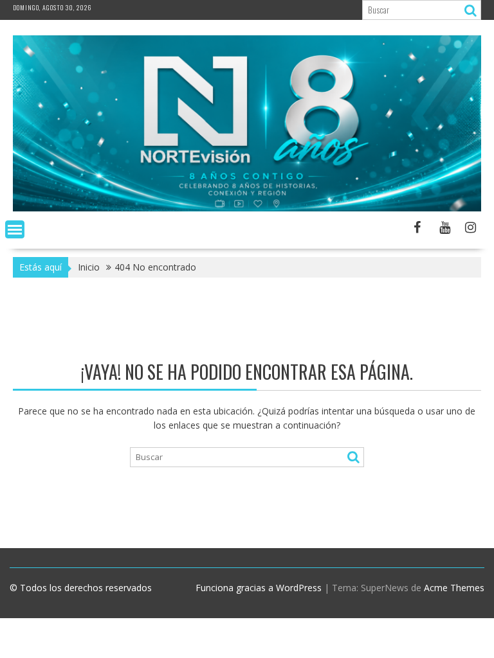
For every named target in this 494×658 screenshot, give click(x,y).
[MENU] (14, 229)
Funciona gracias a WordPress (259, 588)
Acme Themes (454, 588)
